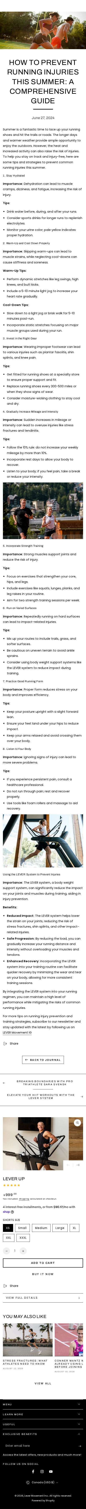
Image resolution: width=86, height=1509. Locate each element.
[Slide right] (78, 1165)
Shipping (24, 1198)
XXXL (24, 1239)
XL (76, 1229)
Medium (43, 1229)
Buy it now (43, 1274)
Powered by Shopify (43, 1500)
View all (43, 1383)
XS (9, 1229)
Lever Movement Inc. (36, 1495)
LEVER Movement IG (17, 1032)
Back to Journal (45, 1059)
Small (24, 1229)
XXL (10, 1239)
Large (61, 1229)
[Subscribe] (80, 1446)
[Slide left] (68, 1165)
